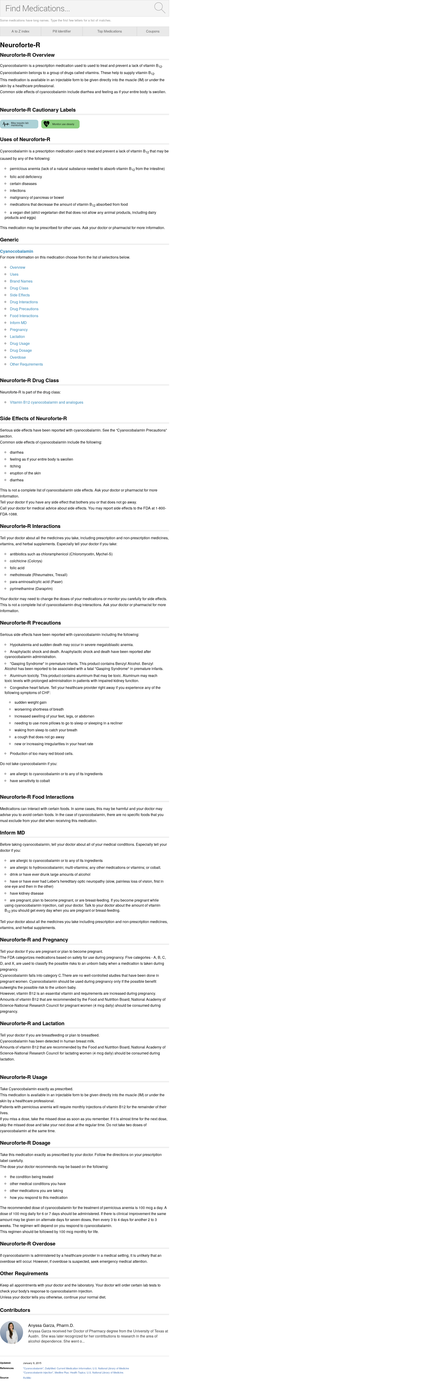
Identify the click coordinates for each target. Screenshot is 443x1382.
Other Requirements (26, 364)
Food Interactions (24, 315)
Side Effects (20, 295)
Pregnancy (19, 329)
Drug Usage (20, 343)
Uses (14, 274)
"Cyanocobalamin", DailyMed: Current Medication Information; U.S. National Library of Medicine (76, 1368)
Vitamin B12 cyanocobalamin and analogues (46, 402)
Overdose (18, 357)
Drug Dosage (21, 350)
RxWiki (27, 1377)
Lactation (17, 336)
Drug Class (19, 288)
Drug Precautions (24, 308)
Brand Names (21, 281)
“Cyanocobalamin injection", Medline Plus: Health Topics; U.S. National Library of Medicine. (73, 1372)
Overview (17, 267)
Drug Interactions (24, 301)
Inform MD (18, 322)
